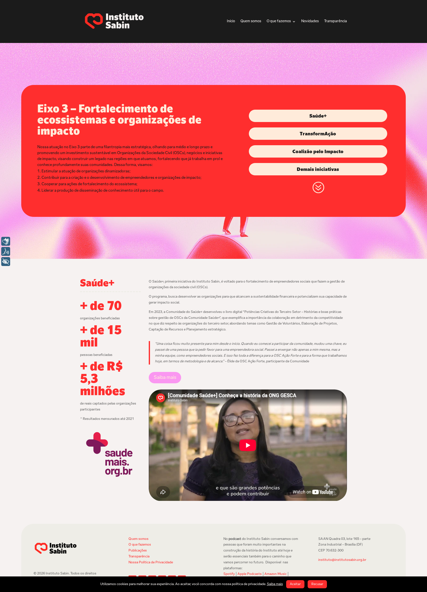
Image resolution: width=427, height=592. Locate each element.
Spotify (229, 574)
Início (231, 21)
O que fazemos (279, 21)
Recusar (317, 584)
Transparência (335, 21)
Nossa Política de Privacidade (150, 562)
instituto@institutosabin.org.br (342, 560)
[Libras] (5, 241)
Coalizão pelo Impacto (317, 151)
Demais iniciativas (318, 169)
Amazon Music (275, 574)
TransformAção (318, 134)
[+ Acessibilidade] (5, 261)
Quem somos (250, 21)
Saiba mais (165, 377)
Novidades (310, 21)
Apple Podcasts (249, 574)
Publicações (137, 550)
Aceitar (295, 584)
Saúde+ (318, 116)
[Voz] (5, 251)
